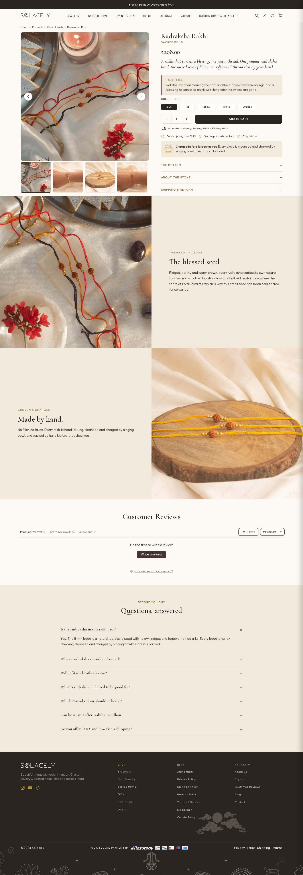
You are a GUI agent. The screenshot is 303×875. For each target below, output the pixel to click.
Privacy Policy (186, 779)
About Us (241, 771)
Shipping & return (177, 189)
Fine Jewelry (126, 779)
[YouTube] (30, 788)
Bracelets (124, 771)
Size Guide (125, 802)
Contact (240, 802)
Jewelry (73, 16)
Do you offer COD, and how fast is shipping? (96, 728)
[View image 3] (100, 177)
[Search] (257, 15)
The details (171, 165)
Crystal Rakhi (55, 27)
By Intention (125, 16)
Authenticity (185, 771)
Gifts (147, 16)
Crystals (240, 779)
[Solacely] (35, 15)
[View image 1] (36, 177)
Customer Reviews (247, 787)
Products (37, 27)
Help (181, 765)
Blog (238, 794)
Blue (169, 107)
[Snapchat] (38, 788)
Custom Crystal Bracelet (218, 16)
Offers (122, 809)
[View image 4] (132, 177)
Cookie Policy (186, 817)
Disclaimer (184, 809)
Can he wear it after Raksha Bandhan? (91, 714)
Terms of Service (189, 802)
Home (24, 27)
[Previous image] (28, 97)
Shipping (263, 847)
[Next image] (141, 97)
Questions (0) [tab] (87, 531)
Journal (166, 16)
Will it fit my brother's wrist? (84, 672)
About (186, 16)
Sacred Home (98, 16)
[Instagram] (23, 788)
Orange (247, 107)
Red (187, 107)
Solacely (242, 765)
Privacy (239, 847)
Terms (251, 847)
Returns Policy (187, 794)
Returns (277, 847)
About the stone (176, 177)
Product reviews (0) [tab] (33, 531)
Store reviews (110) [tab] (62, 531)
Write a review (151, 554)
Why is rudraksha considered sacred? (90, 658)
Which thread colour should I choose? (91, 700)
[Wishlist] (272, 15)
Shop (122, 765)
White (226, 107)
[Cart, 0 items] (280, 15)
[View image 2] (68, 177)
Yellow (206, 107)
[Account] (264, 15)
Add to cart (238, 119)
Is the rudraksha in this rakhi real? (88, 629)
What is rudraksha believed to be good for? (95, 686)
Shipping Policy (187, 787)
